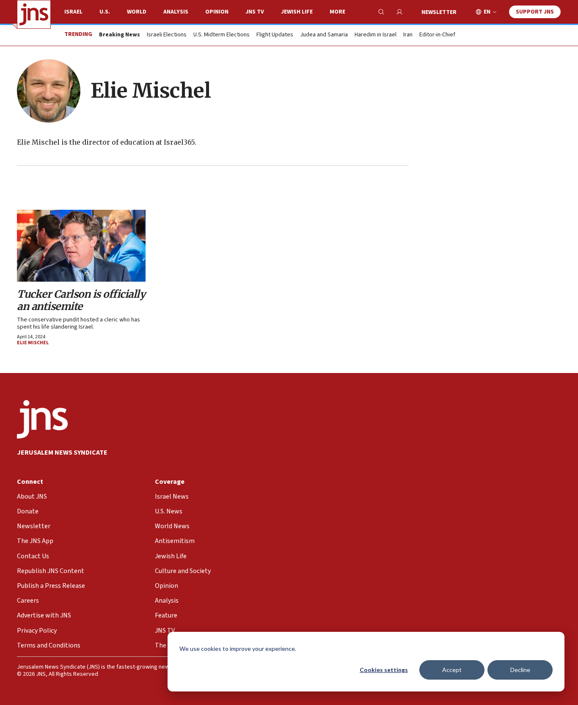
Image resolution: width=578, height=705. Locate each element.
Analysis (175, 12)
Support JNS (535, 12)
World (136, 12)
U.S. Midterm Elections (221, 35)
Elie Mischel (33, 342)
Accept (452, 669)
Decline (520, 669)
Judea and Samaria (324, 35)
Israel (73, 12)
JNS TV (254, 12)
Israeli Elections (167, 35)
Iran (408, 35)
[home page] (33, 14)
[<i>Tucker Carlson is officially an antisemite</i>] (81, 246)
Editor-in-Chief (437, 35)
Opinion (216, 12)
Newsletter (439, 12)
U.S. (104, 12)
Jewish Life (297, 12)
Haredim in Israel (375, 35)
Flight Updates (274, 35)
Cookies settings (384, 669)
